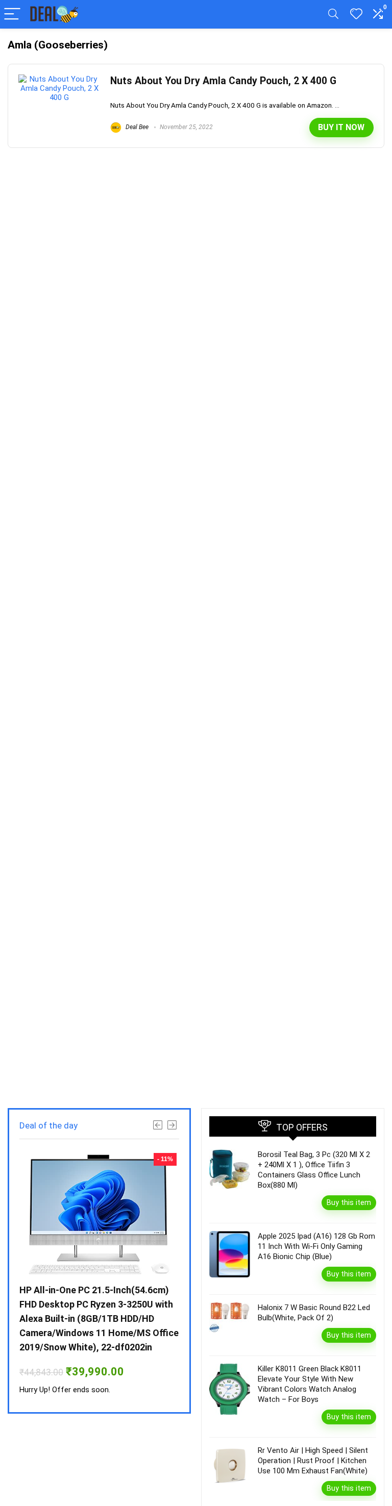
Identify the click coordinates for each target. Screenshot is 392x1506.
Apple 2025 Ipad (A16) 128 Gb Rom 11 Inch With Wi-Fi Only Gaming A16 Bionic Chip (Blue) (316, 1246)
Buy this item (349, 1202)
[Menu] (12, 14)
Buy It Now (341, 127)
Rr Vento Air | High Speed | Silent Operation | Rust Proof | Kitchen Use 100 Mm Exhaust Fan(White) (313, 1460)
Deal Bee (136, 127)
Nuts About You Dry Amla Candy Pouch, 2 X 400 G (223, 81)
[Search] (333, 14)
